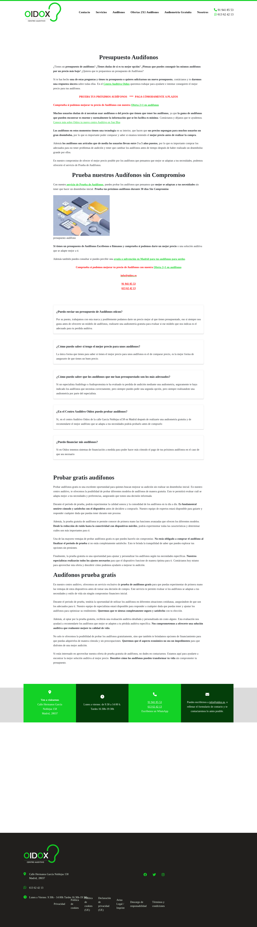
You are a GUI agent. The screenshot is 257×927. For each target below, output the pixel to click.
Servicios (101, 12)
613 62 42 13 (225, 14)
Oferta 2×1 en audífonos (145, 105)
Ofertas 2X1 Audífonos (145, 12)
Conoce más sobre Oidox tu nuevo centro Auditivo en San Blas (86, 122)
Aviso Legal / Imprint (120, 904)
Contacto (84, 12)
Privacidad (59, 904)
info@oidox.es (217, 702)
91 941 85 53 (225, 9)
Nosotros (202, 12)
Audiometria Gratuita (178, 12)
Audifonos (119, 12)
